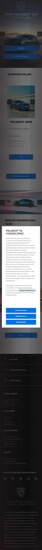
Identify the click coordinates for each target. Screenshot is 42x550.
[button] (21, 310)
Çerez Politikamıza (27, 290)
